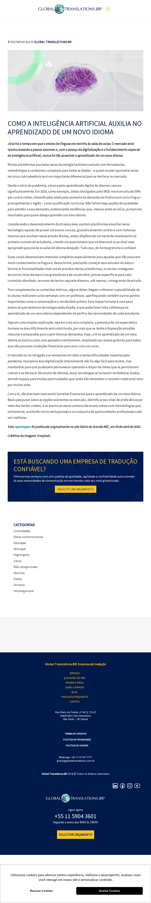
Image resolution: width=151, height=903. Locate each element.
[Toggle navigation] (108, 9)
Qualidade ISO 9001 (74, 677)
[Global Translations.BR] (70, 6)
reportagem (22, 426)
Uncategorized (23, 591)
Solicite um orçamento (75, 489)
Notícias (19, 573)
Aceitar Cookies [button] (109, 890)
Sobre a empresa (74, 687)
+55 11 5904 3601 (76, 816)
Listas (18, 561)
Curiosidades (22, 531)
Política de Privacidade (77, 739)
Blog (74, 692)
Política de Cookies (77, 745)
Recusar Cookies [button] (41, 890)
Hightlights (21, 555)
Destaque (20, 543)
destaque (20, 549)
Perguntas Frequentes (74, 696)
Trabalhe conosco (76, 734)
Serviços (19, 585)
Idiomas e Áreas (74, 682)
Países (18, 579)
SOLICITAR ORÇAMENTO (75, 834)
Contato (74, 701)
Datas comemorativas (28, 537)
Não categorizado (26, 567)
